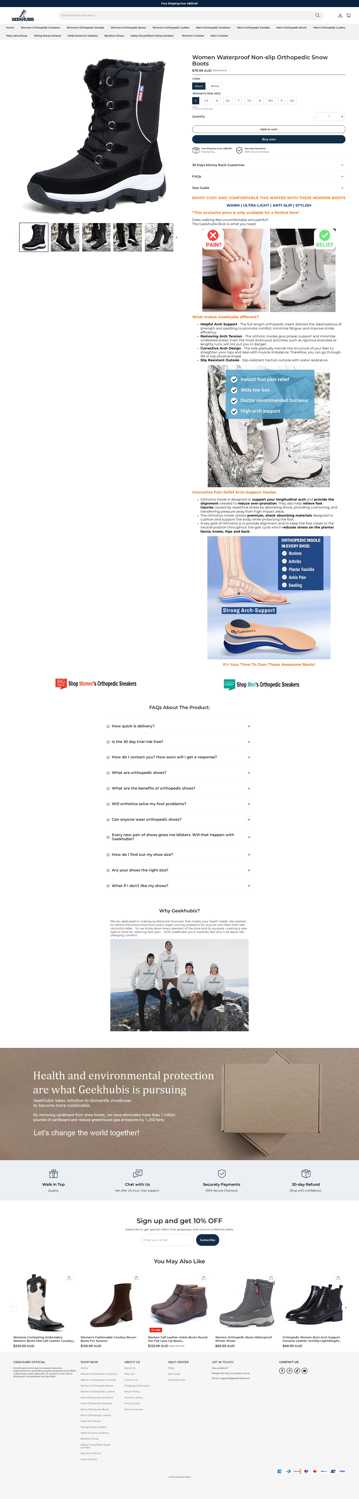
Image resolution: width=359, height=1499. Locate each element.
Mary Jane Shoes (16, 35)
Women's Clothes (193, 35)
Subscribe (207, 1240)
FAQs (171, 1368)
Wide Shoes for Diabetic (83, 35)
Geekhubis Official (183, 1477)
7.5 (249, 100)
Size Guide (174, 1373)
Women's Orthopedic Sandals (85, 27)
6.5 (228, 100)
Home (10, 27)
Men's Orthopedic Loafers (329, 27)
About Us (129, 1368)
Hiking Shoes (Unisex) (47, 35)
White (215, 86)
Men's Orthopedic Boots (291, 27)
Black (199, 86)
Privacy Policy (132, 1403)
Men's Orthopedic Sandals (253, 27)
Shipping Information (137, 1385)
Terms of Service (133, 1409)
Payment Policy (133, 1397)
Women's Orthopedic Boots (128, 27)
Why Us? (129, 1373)
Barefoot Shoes (114, 35)
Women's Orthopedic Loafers (170, 27)
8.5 (271, 100)
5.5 (206, 100)
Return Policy (132, 1391)
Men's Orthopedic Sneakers (213, 27)
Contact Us (131, 1379)
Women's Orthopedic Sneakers (40, 27)
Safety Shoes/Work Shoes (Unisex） (152, 35)
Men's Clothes (219, 35)
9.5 (292, 100)
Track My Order (177, 1379)
